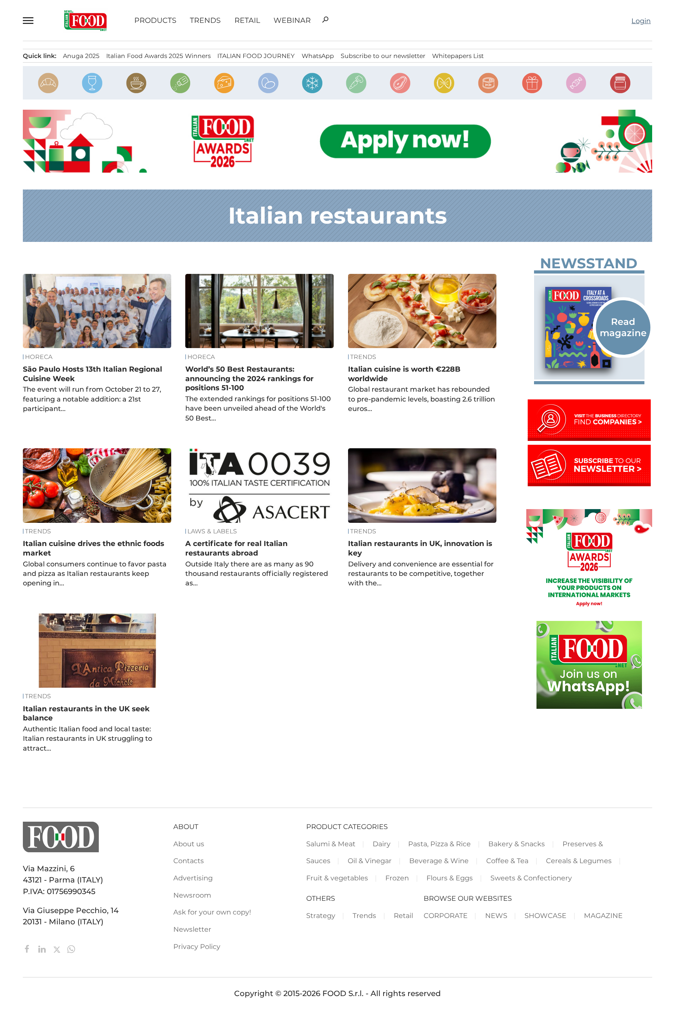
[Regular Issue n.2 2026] (589, 327)
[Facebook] (28, 948)
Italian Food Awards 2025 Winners (158, 55)
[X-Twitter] (57, 948)
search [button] (325, 19)
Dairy (382, 844)
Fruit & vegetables (337, 878)
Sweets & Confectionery (531, 878)
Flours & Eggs (449, 878)
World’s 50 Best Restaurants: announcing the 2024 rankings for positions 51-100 (249, 378)
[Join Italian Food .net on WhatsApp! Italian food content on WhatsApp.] (589, 706)
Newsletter (192, 929)
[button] (29, 20)
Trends (205, 20)
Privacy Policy (196, 946)
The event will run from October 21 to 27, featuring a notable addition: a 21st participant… (92, 399)
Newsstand (588, 263)
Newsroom (192, 895)
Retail (247, 20)
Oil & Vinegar (370, 860)
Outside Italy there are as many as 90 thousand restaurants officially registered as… (256, 574)
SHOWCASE (545, 915)
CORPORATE (446, 915)
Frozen (397, 878)
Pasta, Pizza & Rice (439, 844)
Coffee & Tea (507, 860)
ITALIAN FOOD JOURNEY (256, 55)
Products (155, 20)
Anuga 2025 (81, 55)
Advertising (193, 878)
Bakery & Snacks (516, 844)
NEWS (496, 915)
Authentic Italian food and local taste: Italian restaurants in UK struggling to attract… (87, 738)
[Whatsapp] (71, 948)
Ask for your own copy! (212, 912)
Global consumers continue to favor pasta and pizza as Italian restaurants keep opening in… (95, 574)
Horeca (38, 356)
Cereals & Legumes (579, 860)
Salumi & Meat (330, 844)
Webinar (292, 20)
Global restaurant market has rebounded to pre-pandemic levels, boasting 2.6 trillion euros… (421, 399)
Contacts (188, 860)
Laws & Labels (212, 531)
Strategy (320, 915)
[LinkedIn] (43, 948)
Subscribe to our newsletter (383, 55)
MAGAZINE (603, 915)
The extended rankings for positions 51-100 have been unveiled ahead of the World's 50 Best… (258, 408)
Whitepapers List (458, 55)
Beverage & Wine (439, 860)
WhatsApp (318, 55)
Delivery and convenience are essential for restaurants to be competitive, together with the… (421, 574)
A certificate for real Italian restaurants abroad (236, 548)
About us (188, 844)
